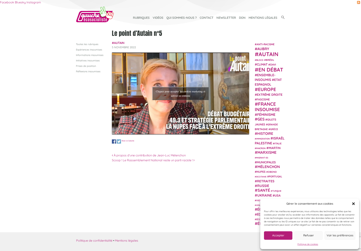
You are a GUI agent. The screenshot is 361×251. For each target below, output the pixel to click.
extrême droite (269, 94)
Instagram (34, 2)
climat (262, 64)
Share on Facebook (114, 141)
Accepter (278, 235)
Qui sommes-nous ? (181, 18)
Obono (272, 171)
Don (242, 18)
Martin (275, 148)
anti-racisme (266, 44)
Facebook (7, 2)
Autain (119, 43)
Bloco (259, 60)
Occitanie (261, 176)
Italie (278, 143)
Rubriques (141, 18)
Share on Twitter (119, 141)
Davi (273, 64)
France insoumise (267, 106)
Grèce (274, 128)
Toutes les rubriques (87, 44)
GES (261, 119)
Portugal (275, 176)
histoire (265, 133)
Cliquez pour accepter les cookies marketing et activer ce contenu (180, 93)
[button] (353, 204)
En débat (270, 69)
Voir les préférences (340, 235)
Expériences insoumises (89, 49)
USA (278, 195)
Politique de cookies (307, 244)
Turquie (276, 191)
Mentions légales (263, 18)
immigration (263, 138)
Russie (263, 185)
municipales (266, 162)
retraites (265, 181)
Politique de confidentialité (94, 240)
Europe (267, 89)
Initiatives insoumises (88, 60)
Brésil (270, 59)
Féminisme (266, 114)
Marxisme (266, 152)
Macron (261, 148)
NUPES (261, 171)
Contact (206, 18)
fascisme (263, 99)
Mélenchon (268, 166)
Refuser (308, 235)
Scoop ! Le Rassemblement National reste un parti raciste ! (152, 160)
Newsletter (226, 18)
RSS (358, 2)
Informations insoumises (89, 55)
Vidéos (158, 18)
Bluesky (20, 2)
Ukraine (264, 195)
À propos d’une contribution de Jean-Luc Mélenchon (149, 155)
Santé (264, 190)
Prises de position (86, 65)
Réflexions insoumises (88, 71)
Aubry (263, 48)
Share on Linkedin (128, 140)
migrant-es (262, 157)
